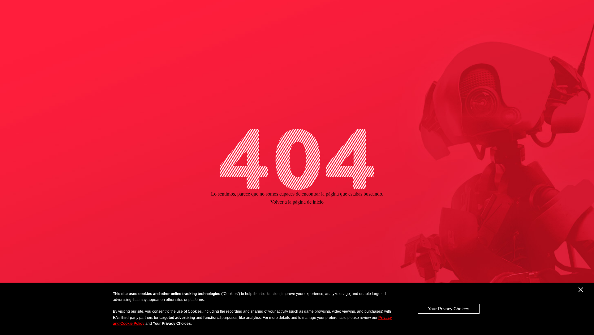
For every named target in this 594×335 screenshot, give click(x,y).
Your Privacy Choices (448, 308)
